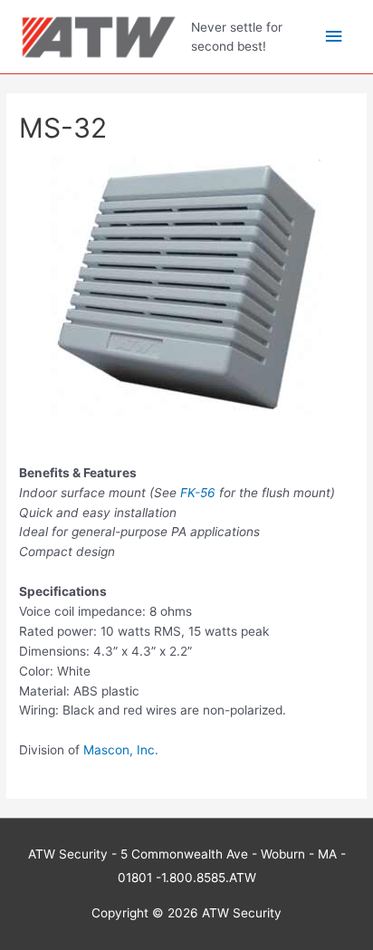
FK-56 (197, 492)
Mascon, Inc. (120, 750)
